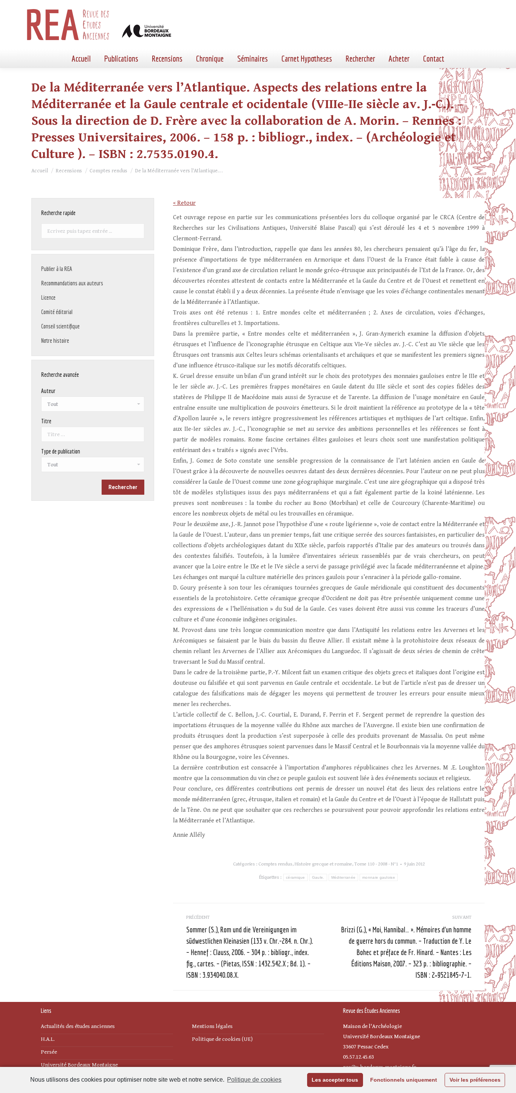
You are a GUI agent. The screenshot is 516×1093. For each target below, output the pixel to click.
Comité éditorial (57, 311)
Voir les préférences (475, 1080)
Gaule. (318, 877)
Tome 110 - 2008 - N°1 (376, 864)
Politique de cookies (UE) (222, 1039)
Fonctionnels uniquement (403, 1080)
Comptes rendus (275, 864)
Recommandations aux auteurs (72, 283)
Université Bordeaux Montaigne (79, 1065)
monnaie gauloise (378, 877)
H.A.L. (48, 1039)
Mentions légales (212, 1026)
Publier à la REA (56, 268)
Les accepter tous (335, 1080)
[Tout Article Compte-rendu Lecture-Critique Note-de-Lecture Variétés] (92, 466)
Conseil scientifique (60, 326)
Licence (48, 297)
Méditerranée (343, 877)
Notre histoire (55, 340)
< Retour (184, 203)
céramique (295, 877)
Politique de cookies (254, 1079)
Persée (49, 1052)
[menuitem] (81, 58)
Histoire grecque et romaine (323, 864)
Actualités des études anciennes (78, 1026)
